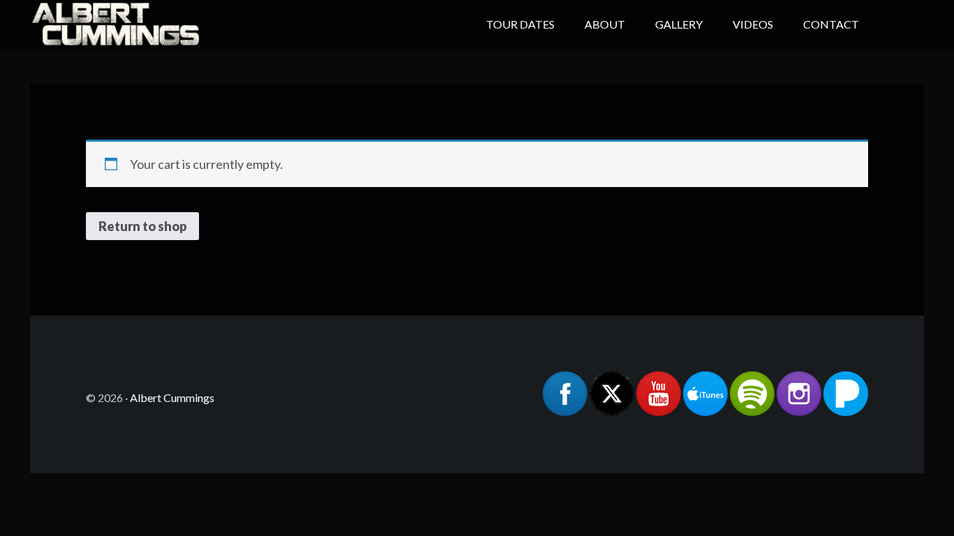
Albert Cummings (142, 24)
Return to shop (142, 226)
